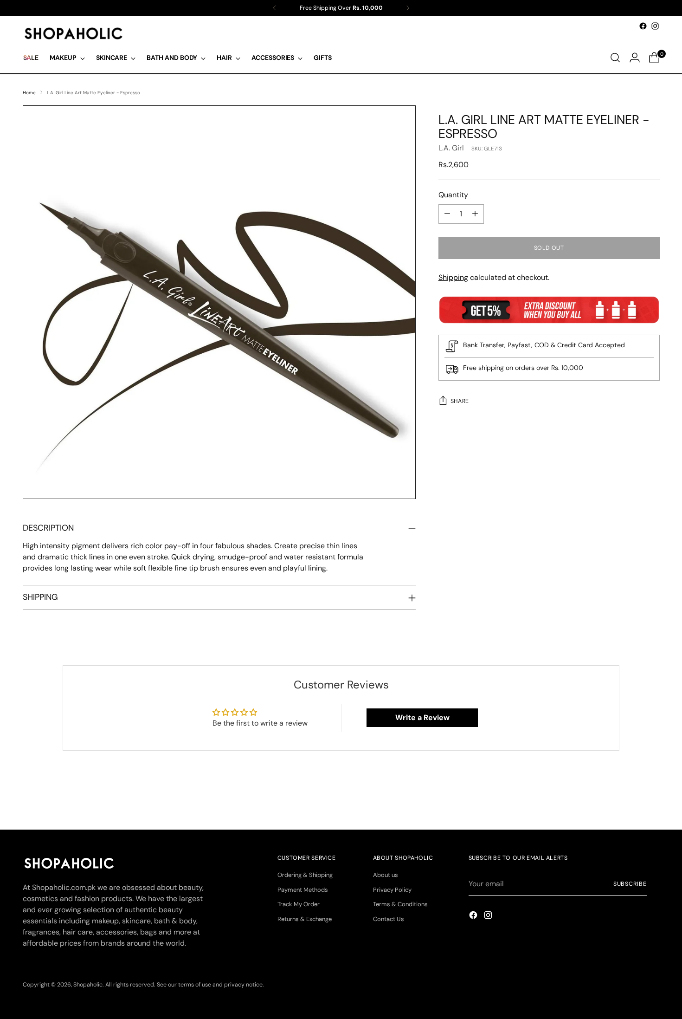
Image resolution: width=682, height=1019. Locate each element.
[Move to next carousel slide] (652, 797)
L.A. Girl (451, 148)
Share (459, 401)
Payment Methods (302, 890)
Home (29, 93)
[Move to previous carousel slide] (630, 798)
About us (385, 875)
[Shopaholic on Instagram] (655, 26)
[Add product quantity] (475, 214)
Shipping (453, 277)
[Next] (408, 8)
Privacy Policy (392, 890)
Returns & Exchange (304, 919)
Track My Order (298, 904)
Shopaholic (88, 984)
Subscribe (630, 884)
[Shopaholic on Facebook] (643, 26)
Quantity (453, 195)
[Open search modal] (615, 57)
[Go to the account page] (634, 57)
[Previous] (274, 8)
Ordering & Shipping (305, 875)
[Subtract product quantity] (447, 214)
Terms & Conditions (400, 904)
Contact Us (388, 919)
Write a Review (422, 717)
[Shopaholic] (74, 33)
